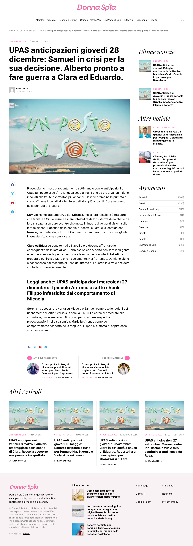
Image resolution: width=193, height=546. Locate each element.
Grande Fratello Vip (149, 209)
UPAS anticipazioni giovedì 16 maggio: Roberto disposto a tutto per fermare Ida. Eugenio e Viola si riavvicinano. (73, 447)
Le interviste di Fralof (150, 215)
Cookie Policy (144, 501)
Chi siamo (167, 485)
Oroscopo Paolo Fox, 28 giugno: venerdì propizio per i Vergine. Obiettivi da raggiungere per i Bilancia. (168, 137)
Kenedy (26, 533)
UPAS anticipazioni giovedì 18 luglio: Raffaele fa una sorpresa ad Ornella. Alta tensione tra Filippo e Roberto (168, 98)
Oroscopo (47, 377)
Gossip (142, 203)
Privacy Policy (170, 501)
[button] (182, 20)
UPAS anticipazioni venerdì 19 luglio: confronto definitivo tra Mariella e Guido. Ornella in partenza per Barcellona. (167, 73)
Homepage (142, 485)
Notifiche (167, 493)
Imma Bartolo (23, 89)
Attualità (158, 127)
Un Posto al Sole (28, 30)
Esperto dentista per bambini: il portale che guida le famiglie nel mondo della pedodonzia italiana (103, 529)
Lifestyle (143, 221)
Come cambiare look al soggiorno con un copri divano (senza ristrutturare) (103, 493)
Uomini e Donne (147, 250)
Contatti (140, 493)
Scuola (142, 239)
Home (12, 30)
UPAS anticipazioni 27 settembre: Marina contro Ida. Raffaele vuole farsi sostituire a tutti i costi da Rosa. (163, 448)
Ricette (142, 233)
